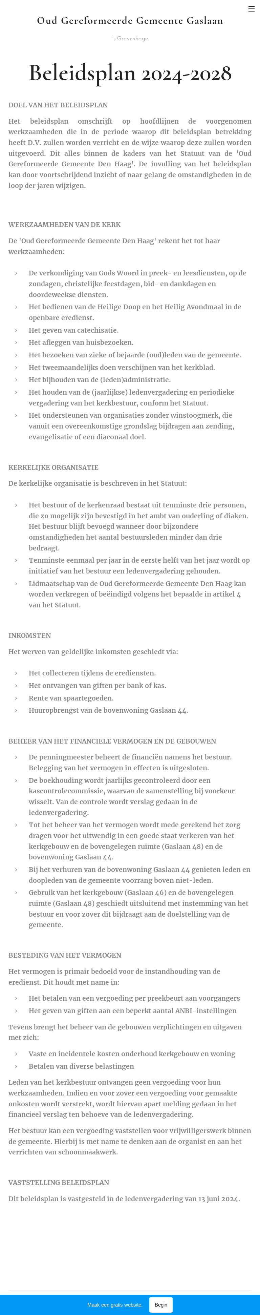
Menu (251, 8)
